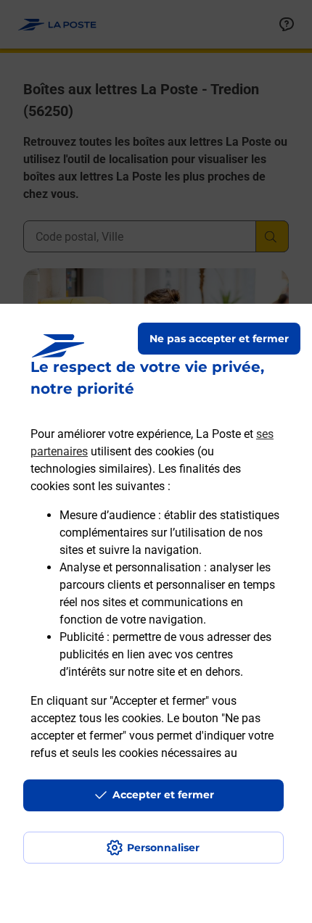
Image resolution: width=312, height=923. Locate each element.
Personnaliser (163, 847)
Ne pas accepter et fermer (219, 338)
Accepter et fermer (163, 794)
